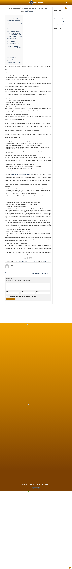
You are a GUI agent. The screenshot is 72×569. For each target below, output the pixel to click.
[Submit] (66, 8)
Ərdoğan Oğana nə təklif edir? (11, 38)
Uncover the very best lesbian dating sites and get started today (60, 19)
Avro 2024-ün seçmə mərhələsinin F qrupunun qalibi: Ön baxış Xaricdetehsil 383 (28, 7)
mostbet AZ (47, 261)
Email (22, 291)
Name (7, 291)
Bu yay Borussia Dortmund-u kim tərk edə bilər (14, 36)
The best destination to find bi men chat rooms (60, 22)
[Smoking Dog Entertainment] (36, 2)
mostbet (43, 261)
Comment (8, 282)
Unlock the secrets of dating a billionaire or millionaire (60, 14)
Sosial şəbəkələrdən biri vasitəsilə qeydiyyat (14, 62)
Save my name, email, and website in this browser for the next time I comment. (22, 296)
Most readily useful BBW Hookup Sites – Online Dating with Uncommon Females (60, 25)
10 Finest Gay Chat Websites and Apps (60, 16)
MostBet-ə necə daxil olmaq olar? (12, 18)
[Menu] (67, 3)
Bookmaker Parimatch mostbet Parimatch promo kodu (20, 174)
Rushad (33, 11)
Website (37, 291)
